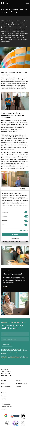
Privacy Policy (4, 409)
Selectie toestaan (15, 238)
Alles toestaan (15, 234)
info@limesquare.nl (6, 375)
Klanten (3, 383)
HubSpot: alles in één (21, 383)
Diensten (3, 380)
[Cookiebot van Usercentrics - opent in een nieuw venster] (19, 188)
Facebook (4, 393)
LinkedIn (3, 399)
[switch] (26, 216)
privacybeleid (16, 352)
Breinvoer (18, 386)
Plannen (5, 286)
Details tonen (22, 230)
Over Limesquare (5, 386)
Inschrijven (6, 344)
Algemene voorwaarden (6, 406)
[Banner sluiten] (27, 188)
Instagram (4, 396)
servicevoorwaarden (14, 357)
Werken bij (18, 380)
